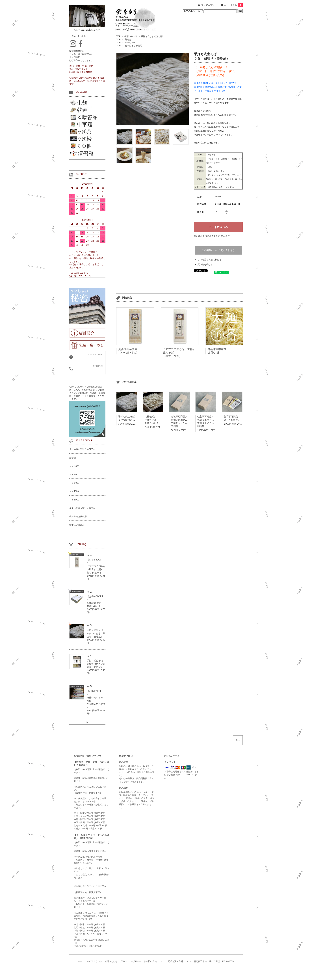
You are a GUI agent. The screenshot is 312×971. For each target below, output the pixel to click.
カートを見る (232, 5)
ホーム (81, 961)
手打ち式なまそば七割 (151, 36)
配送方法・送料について (180, 961)
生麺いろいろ (130, 36)
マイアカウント (208, 5)
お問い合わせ (110, 961)
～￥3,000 (130, 42)
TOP (118, 36)
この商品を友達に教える (209, 259)
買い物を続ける (205, 264)
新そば (128, 39)
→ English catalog (78, 36)
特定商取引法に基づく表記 (207, 961)
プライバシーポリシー (130, 961)
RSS (224, 961)
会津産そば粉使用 (133, 45)
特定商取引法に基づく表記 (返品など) (212, 236)
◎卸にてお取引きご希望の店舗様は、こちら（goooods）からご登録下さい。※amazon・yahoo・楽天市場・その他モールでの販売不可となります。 (87, 392)
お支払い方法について (154, 961)
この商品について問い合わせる (218, 250)
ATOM (231, 961)
